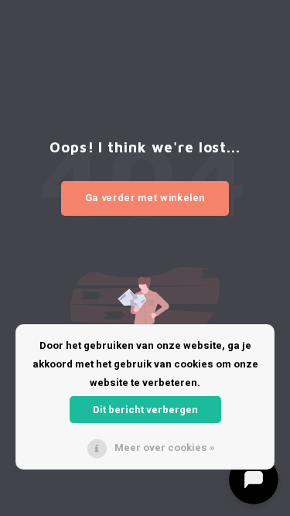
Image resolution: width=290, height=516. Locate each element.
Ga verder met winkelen (145, 197)
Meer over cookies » (164, 447)
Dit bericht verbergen (145, 409)
